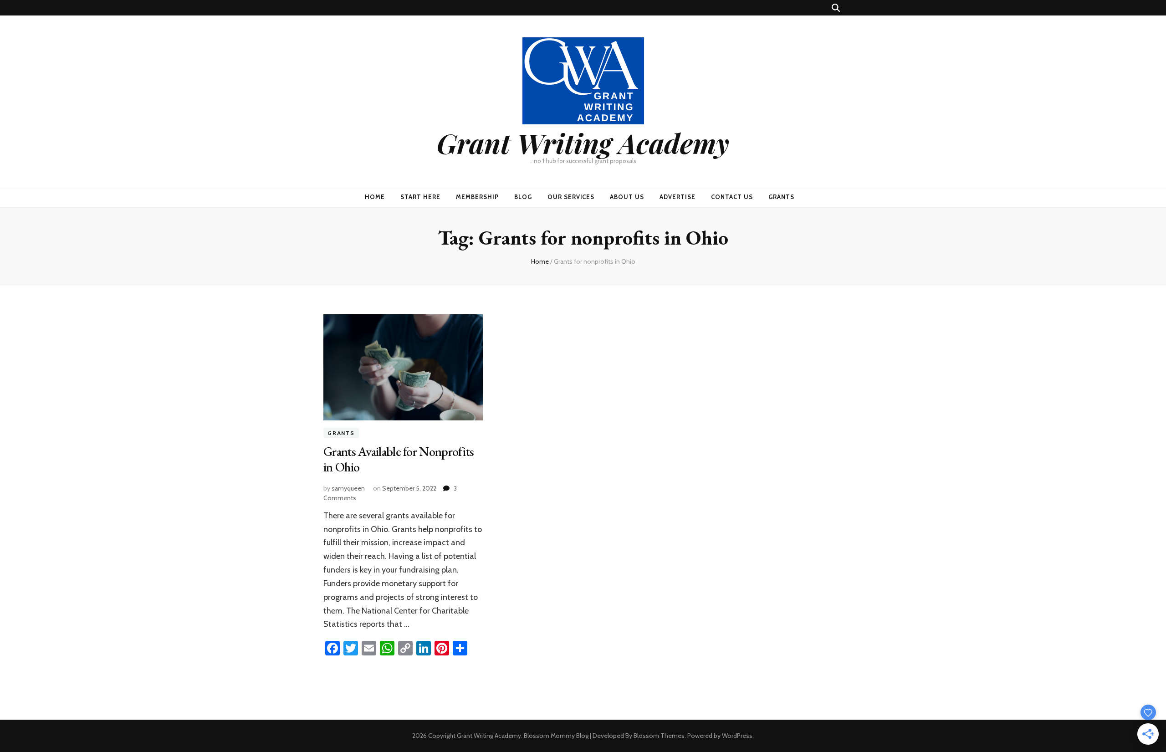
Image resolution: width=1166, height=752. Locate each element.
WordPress (737, 736)
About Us (627, 196)
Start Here (420, 196)
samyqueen (348, 488)
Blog (523, 196)
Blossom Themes (659, 736)
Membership (477, 196)
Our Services (571, 196)
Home (375, 196)
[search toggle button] (836, 8)
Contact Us (732, 196)
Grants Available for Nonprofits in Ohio (398, 459)
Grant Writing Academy (583, 142)
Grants (781, 196)
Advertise (678, 196)
